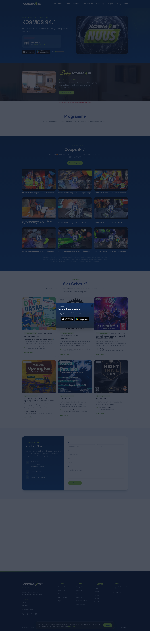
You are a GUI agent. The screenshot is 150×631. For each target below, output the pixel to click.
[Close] (92, 305)
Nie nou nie (75, 324)
